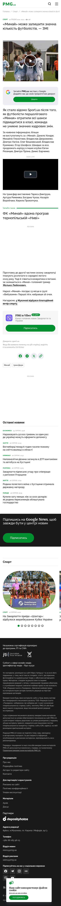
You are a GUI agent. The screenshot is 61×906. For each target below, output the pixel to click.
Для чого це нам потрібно (18, 893)
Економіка (7, 430)
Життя (5, 443)
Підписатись (30, 328)
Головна (6, 11)
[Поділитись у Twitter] (34, 356)
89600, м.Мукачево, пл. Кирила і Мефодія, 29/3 (25, 830)
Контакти (7, 774)
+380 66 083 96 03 (11, 840)
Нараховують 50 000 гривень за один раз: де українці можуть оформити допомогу (26, 436)
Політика (6, 468)
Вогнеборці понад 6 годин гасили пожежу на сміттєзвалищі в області (26, 448)
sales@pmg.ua (9, 860)
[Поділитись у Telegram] (27, 356)
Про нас (7, 762)
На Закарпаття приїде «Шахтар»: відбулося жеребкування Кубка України (27, 618)
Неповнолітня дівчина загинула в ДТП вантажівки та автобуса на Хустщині (30, 461)
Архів (5, 803)
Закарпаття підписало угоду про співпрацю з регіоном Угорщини (26, 473)
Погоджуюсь (18, 898)
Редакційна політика (12, 766)
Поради (6, 493)
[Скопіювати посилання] (41, 356)
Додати (34, 99)
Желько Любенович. (14, 285)
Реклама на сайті (11, 784)
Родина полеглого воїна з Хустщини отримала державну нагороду (28, 485)
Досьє (6, 807)
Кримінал (6, 455)
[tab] (19, 626)
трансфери (18, 365)
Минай (7, 365)
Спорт (15, 11)
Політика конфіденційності (15, 788)
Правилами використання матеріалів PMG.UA (22, 750)
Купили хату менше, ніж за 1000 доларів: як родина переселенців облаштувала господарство (25, 499)
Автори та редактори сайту (16, 770)
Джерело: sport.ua (11, 341)
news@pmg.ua (10, 850)
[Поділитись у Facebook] (20, 356)
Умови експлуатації (12, 792)
